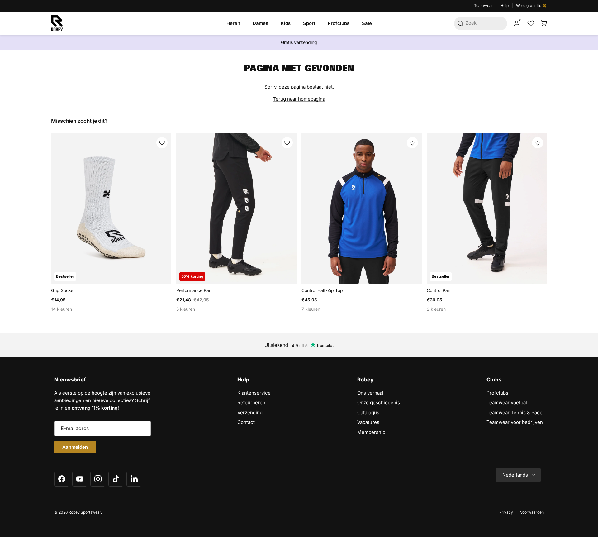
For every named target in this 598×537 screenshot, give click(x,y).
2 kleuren (436, 309)
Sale (367, 23)
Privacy (506, 512)
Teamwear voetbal (506, 402)
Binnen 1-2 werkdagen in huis (299, 44)
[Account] (516, 23)
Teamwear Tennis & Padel (515, 412)
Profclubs (338, 23)
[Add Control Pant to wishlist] (537, 142)
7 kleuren (310, 309)
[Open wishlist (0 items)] (530, 23)
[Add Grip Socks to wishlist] (162, 142)
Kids (286, 23)
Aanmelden (75, 447)
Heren (233, 23)
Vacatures (368, 422)
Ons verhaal (370, 393)
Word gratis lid (529, 5)
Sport (309, 23)
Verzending (250, 412)
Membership (371, 432)
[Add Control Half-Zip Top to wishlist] (412, 142)
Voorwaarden (532, 512)
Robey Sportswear (85, 512)
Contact (246, 422)
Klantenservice (254, 393)
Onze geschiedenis (378, 402)
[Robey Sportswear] (57, 23)
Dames (260, 23)
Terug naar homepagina (299, 99)
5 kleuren (185, 309)
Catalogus (368, 412)
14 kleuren (61, 309)
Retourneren (251, 402)
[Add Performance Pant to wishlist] (287, 142)
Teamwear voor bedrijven (514, 422)
